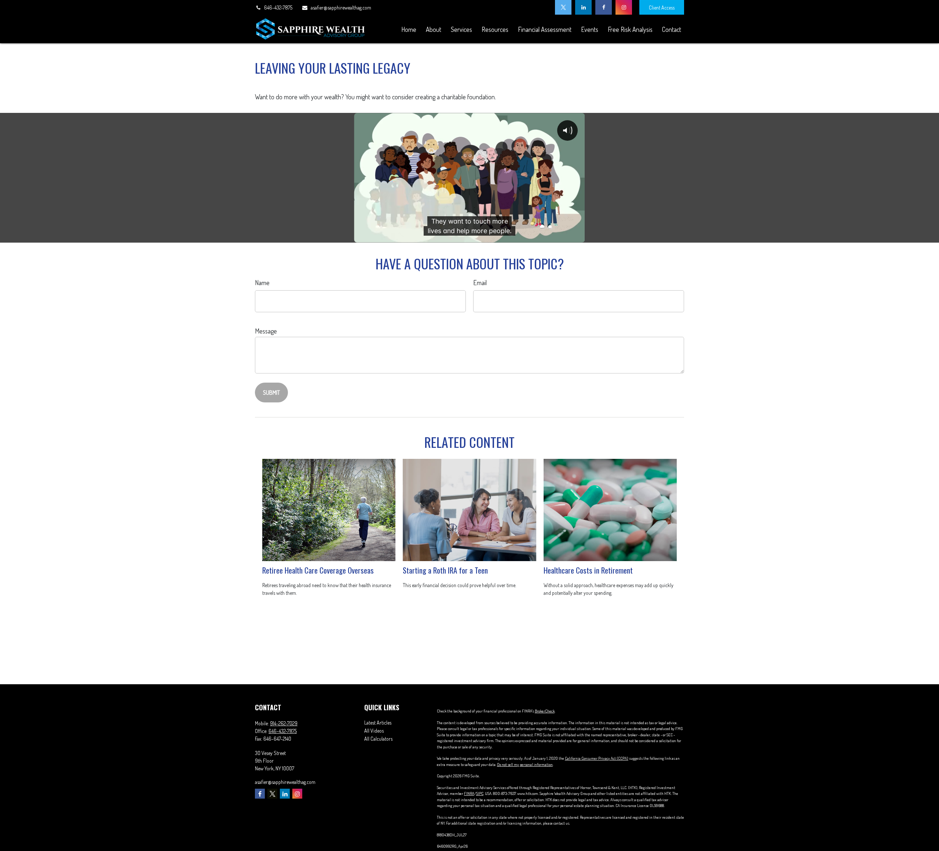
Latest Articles (377, 722)
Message (266, 331)
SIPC (479, 793)
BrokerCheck (545, 711)
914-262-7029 (283, 723)
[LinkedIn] (583, 7)
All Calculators (378, 739)
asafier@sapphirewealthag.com (341, 7)
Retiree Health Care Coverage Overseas (318, 570)
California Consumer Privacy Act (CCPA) (596, 758)
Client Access (662, 7)
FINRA (469, 793)
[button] (408, 29)
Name (262, 283)
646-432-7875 (278, 7)
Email (480, 283)
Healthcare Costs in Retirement (588, 570)
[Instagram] (623, 7)
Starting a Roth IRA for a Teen (445, 570)
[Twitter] (563, 7)
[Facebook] (603, 7)
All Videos (374, 730)
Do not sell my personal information (525, 764)
